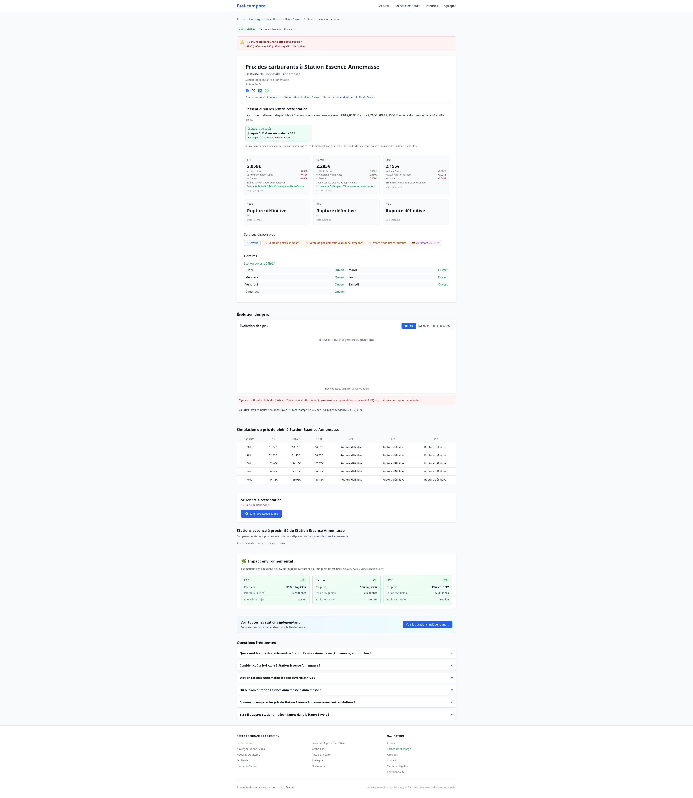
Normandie (319, 766)
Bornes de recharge (399, 749)
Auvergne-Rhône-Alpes (265, 19)
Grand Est (318, 749)
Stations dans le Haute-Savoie (302, 97)
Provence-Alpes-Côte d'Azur (328, 743)
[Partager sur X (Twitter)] (254, 90)
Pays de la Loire (321, 754)
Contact (391, 760)
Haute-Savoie (293, 19)
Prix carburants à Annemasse (263, 97)
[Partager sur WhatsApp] (267, 90)
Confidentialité (396, 772)
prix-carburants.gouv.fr (265, 146)
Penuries (432, 6)
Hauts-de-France (247, 766)
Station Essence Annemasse (323, 19)
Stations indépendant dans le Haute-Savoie (349, 97)
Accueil (384, 6)
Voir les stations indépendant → (428, 624)
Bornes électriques (407, 6)
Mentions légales (397, 766)
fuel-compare (251, 6)
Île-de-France (245, 743)
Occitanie (242, 760)
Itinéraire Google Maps (264, 513)
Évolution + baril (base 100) (434, 325)
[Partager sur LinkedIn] (260, 90)
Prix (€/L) (409, 325)
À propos (450, 6)
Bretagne (317, 760)
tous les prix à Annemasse (332, 536)
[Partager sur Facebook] (247, 90)
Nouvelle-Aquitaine (248, 754)
